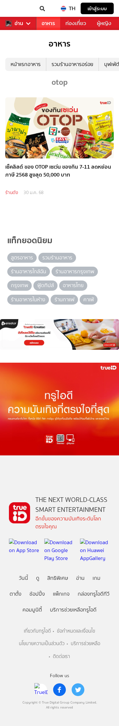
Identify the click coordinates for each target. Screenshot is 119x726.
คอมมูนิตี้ (32, 609)
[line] (41, 689)
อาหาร (48, 23)
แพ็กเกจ (61, 594)
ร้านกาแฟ (64, 299)
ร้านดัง (11, 192)
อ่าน (19, 23)
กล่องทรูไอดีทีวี (93, 594)
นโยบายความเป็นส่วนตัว (41, 643)
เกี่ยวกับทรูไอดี (37, 631)
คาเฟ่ (88, 299)
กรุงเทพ (19, 285)
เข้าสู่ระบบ (97, 8)
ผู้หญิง (104, 23)
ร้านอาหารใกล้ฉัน (28, 271)
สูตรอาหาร (22, 257)
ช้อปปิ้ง (37, 594)
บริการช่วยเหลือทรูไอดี (73, 609)
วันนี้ (23, 578)
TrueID (18, 9)
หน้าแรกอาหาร (26, 64)
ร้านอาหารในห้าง (28, 299)
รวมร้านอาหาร (57, 257)
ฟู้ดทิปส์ (45, 285)
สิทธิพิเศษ (57, 578)
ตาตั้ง (15, 594)
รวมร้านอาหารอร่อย (72, 64)
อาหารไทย (73, 285)
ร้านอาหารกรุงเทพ (75, 271)
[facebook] (59, 689)
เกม (96, 578)
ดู (37, 578)
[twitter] (78, 689)
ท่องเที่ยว (75, 23)
